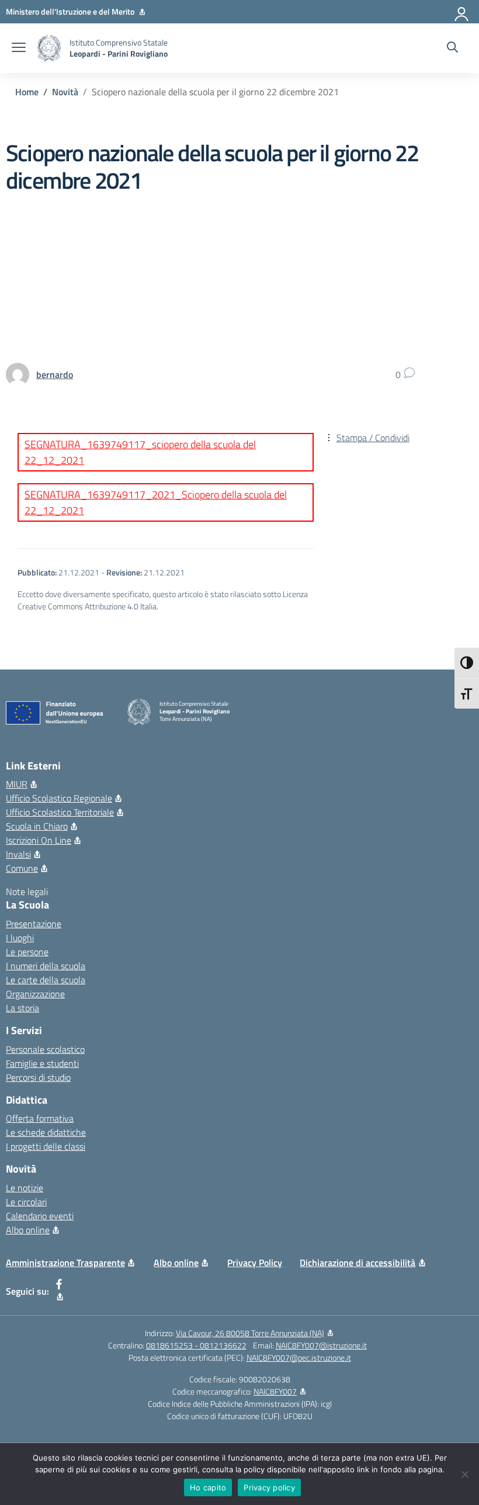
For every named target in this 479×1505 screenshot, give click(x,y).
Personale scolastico (45, 1049)
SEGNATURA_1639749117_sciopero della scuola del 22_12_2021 (140, 452)
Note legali (27, 892)
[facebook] (59, 1291)
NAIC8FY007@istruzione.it (321, 1345)
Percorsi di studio (38, 1077)
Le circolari (26, 1202)
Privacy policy (269, 1487)
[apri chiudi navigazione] (19, 48)
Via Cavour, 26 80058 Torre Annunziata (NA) (250, 1333)
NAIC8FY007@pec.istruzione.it (299, 1357)
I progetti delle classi (45, 1146)
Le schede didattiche (46, 1132)
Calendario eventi (40, 1216)
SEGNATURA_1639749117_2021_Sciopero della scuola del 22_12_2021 (156, 502)
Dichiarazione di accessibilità (357, 1263)
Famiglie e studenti (42, 1063)
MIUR (16, 784)
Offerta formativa (40, 1118)
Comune (22, 868)
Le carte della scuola (45, 980)
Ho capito (208, 1487)
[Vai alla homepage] (49, 48)
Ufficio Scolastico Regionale (59, 798)
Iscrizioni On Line (38, 840)
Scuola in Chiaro (37, 826)
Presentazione (33, 924)
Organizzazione (35, 994)
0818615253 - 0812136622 (196, 1345)
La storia (22, 1008)
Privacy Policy (254, 1263)
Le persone (27, 952)
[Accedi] (462, 12)
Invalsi (18, 854)
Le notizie (24, 1188)
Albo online (28, 1230)
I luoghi (20, 938)
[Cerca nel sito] (452, 48)
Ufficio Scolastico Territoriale (60, 812)
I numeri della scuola (45, 966)
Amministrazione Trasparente (65, 1263)
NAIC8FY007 (275, 1391)
